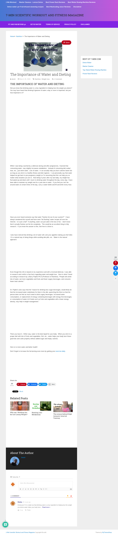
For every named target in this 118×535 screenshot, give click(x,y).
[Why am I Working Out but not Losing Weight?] (20, 406)
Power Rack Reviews (90, 74)
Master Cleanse (88, 66)
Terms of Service (53, 24)
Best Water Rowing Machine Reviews (82, 2)
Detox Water (35, 24)
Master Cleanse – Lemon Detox (31, 2)
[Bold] (20, 489)
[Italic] (23, 489)
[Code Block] (38, 489)
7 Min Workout (11, 2)
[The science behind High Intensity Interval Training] (63, 406)
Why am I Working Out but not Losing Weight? (18, 413)
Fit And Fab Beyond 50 (17, 24)
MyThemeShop (107, 532)
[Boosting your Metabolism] (41, 406)
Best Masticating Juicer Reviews (58, 7)
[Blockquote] (36, 489)
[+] (46, 489)
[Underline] (25, 489)
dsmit (13, 79)
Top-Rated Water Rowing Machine (94, 70)
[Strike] (28, 489)
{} (43, 489)
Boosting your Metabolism (37, 414)
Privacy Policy (70, 24)
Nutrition (38, 79)
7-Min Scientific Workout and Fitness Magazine (45, 15)
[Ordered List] (31, 489)
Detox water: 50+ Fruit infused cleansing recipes (25, 7)
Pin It (21, 391)
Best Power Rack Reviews (55, 2)
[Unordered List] (33, 489)
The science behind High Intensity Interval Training (62, 416)
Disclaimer (77, 7)
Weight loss (46, 79)
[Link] (41, 489)
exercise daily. (61, 351)
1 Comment (58, 79)
